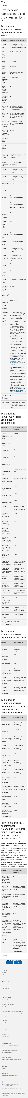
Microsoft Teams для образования (8, 1004)
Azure (3, 1027)
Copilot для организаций (6, 970)
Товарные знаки (14, 1093)
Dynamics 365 (4, 1029)
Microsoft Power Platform (6, 1057)
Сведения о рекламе (21, 1093)
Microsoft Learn (4, 1047)
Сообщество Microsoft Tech (7, 1052)
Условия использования (6, 1093)
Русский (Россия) (7, 1082)
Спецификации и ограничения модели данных (18, 390)
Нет (18, 962)
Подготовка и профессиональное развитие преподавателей (12, 1011)
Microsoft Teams (5, 1038)
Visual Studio (4, 1061)
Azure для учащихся (5, 1016)
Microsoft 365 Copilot (5, 1036)
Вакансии (3, 1068)
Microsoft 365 (4, 972)
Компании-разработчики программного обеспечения (11, 1059)
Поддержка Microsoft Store (6, 988)
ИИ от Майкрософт (5, 1022)
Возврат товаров (5, 990)
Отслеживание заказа (6, 993)
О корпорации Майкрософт (7, 1070)
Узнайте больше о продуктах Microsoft (9, 974)
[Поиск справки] (5, 2)
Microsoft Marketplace (6, 1054)
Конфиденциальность (16, 1091)
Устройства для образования (7, 1002)
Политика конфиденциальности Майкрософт (10, 1075)
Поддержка (4, 5)
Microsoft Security (5, 1025)
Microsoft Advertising (5, 1034)
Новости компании (5, 1073)
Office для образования (6, 1009)
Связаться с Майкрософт (6, 1091)
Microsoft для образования (6, 999)
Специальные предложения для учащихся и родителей (12, 1013)
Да (9, 962)
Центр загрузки (4, 986)
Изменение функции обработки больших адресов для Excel (17, 362)
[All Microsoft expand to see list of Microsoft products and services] (2, 2)
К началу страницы (6, 955)
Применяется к (6, 20)
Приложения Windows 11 (6, 977)
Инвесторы (4, 1077)
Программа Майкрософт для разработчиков (10, 1045)
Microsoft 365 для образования (7, 1006)
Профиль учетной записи (6, 983)
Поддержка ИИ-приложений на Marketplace (10, 1050)
